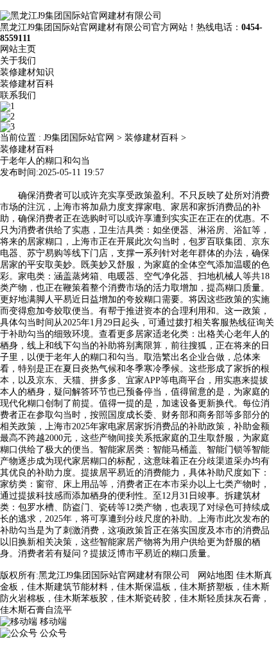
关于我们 (18, 60)
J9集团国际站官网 (79, 137)
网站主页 (18, 49)
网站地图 (216, 575)
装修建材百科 (27, 84)
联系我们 (18, 95)
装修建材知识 (27, 72)
